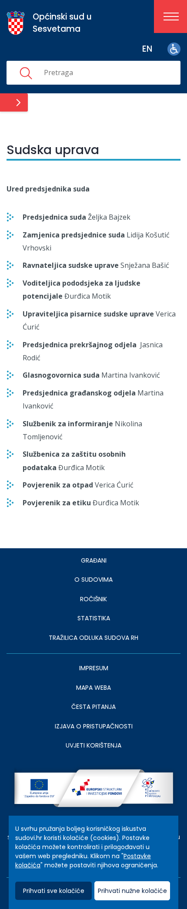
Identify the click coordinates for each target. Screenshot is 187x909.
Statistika (93, 618)
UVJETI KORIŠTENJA (93, 745)
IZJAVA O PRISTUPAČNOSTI (94, 726)
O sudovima (93, 579)
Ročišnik (93, 599)
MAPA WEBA (93, 687)
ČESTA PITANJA (93, 706)
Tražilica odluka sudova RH (93, 637)
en (147, 49)
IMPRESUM (93, 668)
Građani (94, 560)
